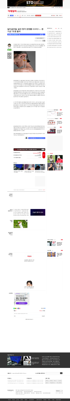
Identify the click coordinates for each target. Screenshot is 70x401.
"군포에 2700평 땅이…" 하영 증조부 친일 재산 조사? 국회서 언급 (52, 358)
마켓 (57, 15)
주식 (20, 15)
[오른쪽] (26, 220)
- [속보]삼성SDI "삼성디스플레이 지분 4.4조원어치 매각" (15, 380)
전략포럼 (51, 380)
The (60, 15)
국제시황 (28, 15)
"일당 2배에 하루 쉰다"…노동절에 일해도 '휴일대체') (22, 210)
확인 (61, 373)
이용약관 (26, 399)
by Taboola (11, 196)
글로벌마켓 (33, 15)
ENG (53, 7)
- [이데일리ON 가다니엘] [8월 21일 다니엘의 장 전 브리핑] (34, 380)
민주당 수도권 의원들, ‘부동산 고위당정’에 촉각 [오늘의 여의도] (52, 356)
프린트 (10, 56)
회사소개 (9, 399)
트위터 (10, 54)
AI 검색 (12, 15)
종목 (22, 15)
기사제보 (53, 399)
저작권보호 (44, 399)
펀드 (25, 15)
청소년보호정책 (31, 399)
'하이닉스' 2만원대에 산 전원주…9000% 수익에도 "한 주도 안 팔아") (24, 212)
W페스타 (55, 380)
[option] (35, 6)
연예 (61, 28)
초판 (59, 7)
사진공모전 (59, 380)
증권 (17, 15)
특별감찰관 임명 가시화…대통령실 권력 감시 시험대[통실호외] (52, 364)
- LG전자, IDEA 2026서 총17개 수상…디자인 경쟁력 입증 (15, 383)
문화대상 (47, 380)
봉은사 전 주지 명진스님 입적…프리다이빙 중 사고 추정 (51, 359)
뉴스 (56, 28)
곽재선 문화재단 (59, 382)
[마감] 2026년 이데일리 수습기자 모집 (17, 373)
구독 (56, 7)
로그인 (62, 7)
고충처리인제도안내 (39, 399)
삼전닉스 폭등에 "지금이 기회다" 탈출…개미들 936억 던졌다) (23, 213)
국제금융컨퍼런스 (52, 382)
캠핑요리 (47, 382)
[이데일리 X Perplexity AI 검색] (26, 34)
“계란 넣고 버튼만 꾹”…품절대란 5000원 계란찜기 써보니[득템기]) (24, 209)
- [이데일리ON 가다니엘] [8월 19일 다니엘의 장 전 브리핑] (34, 383)
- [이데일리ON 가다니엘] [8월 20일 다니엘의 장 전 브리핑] (34, 381)
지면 (57, 7)
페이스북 (8, 54)
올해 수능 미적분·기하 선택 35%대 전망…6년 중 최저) (22, 215)
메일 (8, 56)
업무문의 (21, 399)
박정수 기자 (9, 48)
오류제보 (49, 399)
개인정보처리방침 (58, 399)
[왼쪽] (25, 220)
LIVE (8, 7)
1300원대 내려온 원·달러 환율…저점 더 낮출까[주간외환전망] (52, 361)
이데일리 (17, 11)
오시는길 (17, 399)
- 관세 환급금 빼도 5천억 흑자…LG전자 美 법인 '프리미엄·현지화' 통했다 (16, 381)
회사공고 (13, 399)
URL (10, 58)
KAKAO (8, 58)
